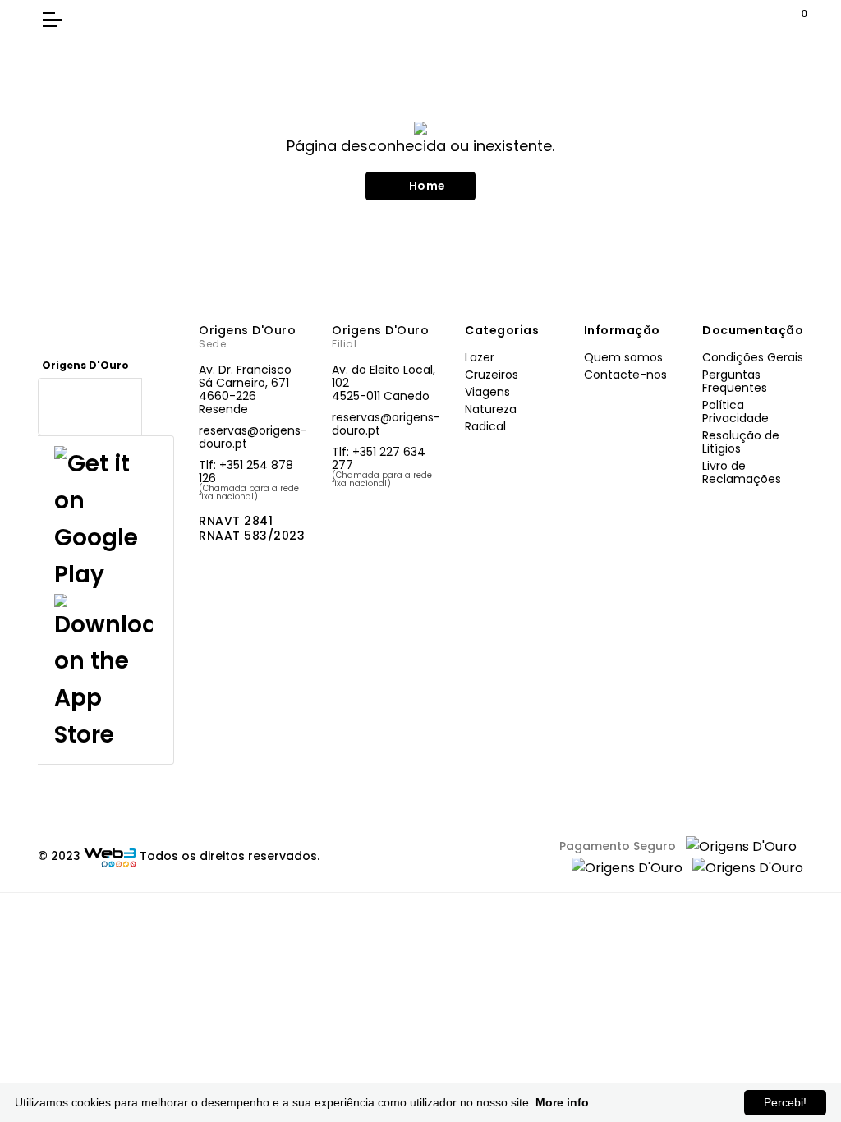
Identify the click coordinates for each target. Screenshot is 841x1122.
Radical (485, 426)
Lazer (479, 357)
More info (562, 1102)
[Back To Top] (795, 1023)
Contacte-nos (625, 374)
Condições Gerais (752, 357)
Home (427, 185)
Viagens (487, 392)
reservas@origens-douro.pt (253, 437)
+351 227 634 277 (378, 458)
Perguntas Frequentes (734, 381)
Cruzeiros (491, 374)
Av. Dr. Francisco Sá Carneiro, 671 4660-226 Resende (245, 389)
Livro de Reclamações (741, 472)
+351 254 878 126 (246, 471)
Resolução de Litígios (740, 442)
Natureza (491, 409)
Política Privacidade (735, 411)
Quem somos (623, 357)
